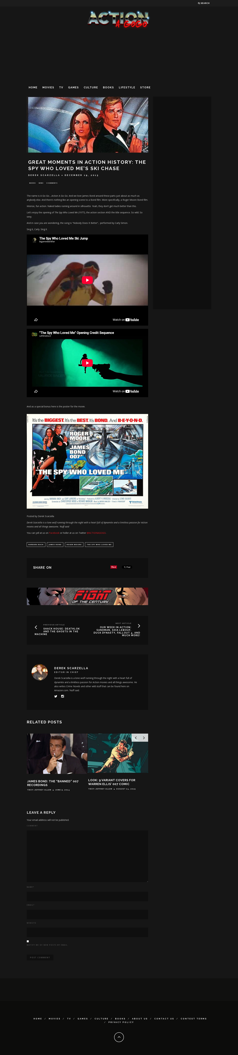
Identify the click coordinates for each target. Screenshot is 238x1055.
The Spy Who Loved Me (99, 544)
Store (145, 87)
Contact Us (164, 1019)
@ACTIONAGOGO (96, 532)
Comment (32, 826)
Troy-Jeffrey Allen (39, 790)
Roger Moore (74, 544)
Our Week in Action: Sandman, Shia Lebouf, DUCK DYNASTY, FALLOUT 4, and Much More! (117, 631)
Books (108, 87)
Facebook (54, 532)
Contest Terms (194, 1019)
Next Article (123, 623)
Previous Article (54, 625)
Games (73, 87)
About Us (140, 1019)
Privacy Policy (121, 1022)
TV (61, 87)
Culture (91, 87)
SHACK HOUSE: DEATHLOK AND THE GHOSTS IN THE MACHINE (57, 631)
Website (31, 923)
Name (30, 887)
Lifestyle (127, 87)
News (41, 183)
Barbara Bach (36, 544)
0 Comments (51, 183)
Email (30, 905)
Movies (48, 87)
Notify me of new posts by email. (47, 945)
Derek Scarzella (44, 175)
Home (33, 87)
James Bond (55, 544)
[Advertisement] (119, 56)
